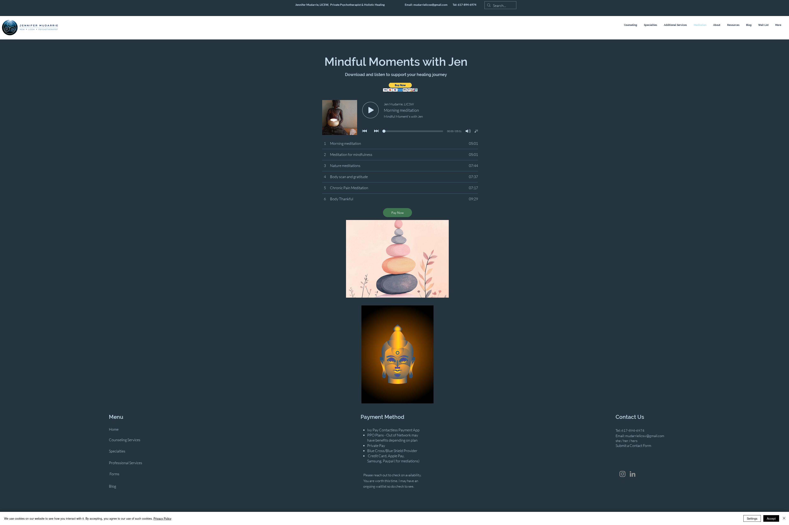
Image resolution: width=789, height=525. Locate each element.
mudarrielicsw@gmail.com (430, 4)
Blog (112, 486)
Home (114, 429)
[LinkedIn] (633, 474)
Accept (771, 518)
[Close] (784, 518)
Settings (752, 518)
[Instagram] (622, 474)
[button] (400, 87)
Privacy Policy (162, 518)
